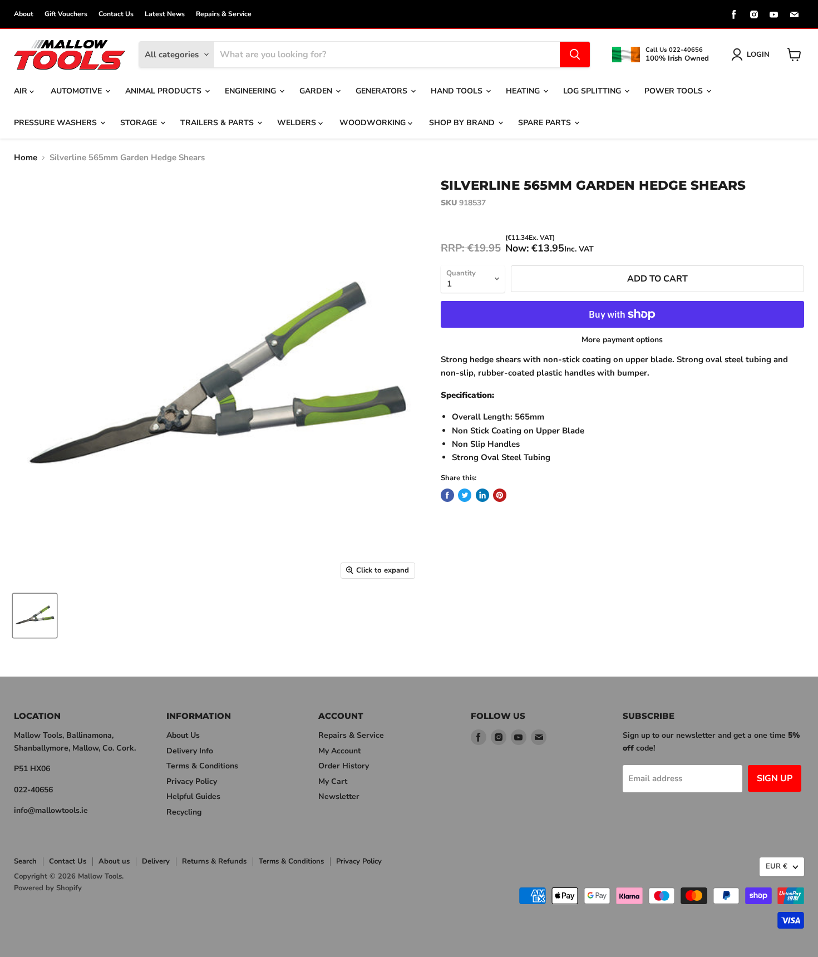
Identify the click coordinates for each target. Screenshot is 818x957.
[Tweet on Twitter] (464, 495)
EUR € (776, 866)
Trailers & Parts (218, 122)
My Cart (332, 781)
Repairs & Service (224, 14)
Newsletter (338, 796)
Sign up (774, 778)
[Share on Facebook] (447, 495)
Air (21, 91)
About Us (183, 735)
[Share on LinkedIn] (482, 495)
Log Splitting (593, 91)
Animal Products (164, 91)
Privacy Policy (191, 781)
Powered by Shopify (48, 888)
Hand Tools (458, 91)
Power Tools (674, 91)
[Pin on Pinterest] (499, 495)
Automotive (77, 91)
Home (25, 157)
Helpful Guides (193, 796)
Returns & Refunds (214, 861)
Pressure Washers (56, 122)
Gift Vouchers (66, 14)
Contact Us (116, 14)
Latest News (165, 14)
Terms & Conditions (202, 766)
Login (758, 55)
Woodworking (373, 122)
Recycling (183, 812)
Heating (524, 91)
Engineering (251, 91)
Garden (316, 91)
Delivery (156, 861)
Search (25, 861)
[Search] (575, 54)
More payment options (622, 340)
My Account (339, 751)
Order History (343, 766)
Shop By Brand (463, 122)
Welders (297, 122)
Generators (383, 91)
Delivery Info (189, 751)
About (23, 14)
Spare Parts (545, 122)
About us (114, 861)
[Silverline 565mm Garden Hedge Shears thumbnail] (35, 616)
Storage (139, 122)
